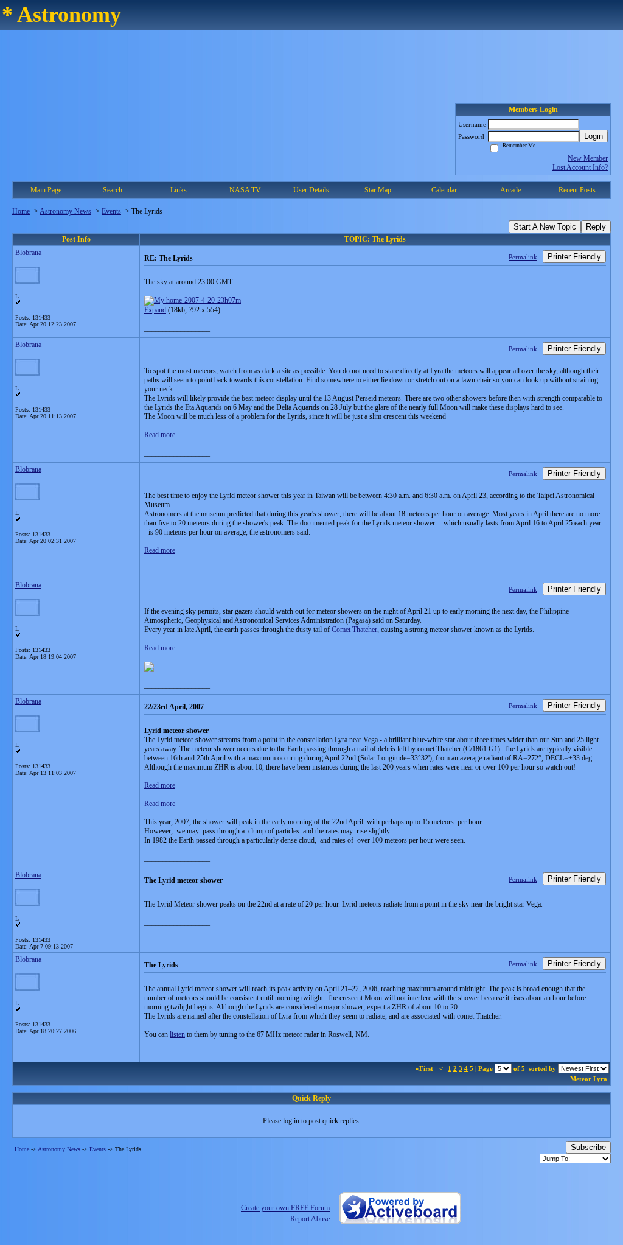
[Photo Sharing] (192, 300)
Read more (159, 434)
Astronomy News (65, 211)
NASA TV (245, 190)
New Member (588, 158)
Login (593, 136)
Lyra (600, 1078)
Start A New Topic (544, 226)
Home (21, 211)
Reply (596, 226)
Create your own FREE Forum (285, 1208)
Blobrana (28, 252)
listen (177, 1034)
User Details (311, 190)
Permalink (523, 257)
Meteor (580, 1078)
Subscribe (588, 1147)
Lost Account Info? (580, 167)
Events (111, 211)
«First (425, 1068)
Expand (155, 310)
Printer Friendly (574, 256)
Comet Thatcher (354, 629)
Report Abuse (310, 1219)
